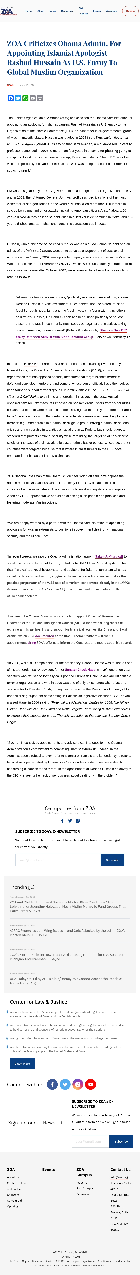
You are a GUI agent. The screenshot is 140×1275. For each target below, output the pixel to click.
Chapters (13, 1195)
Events (97, 11)
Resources (67, 11)
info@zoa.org (119, 1177)
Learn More (22, 1063)
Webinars (111, 11)
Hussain (30, 364)
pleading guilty (116, 151)
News (52, 11)
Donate (130, 11)
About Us (13, 1177)
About (40, 11)
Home (28, 11)
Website (81, 1182)
